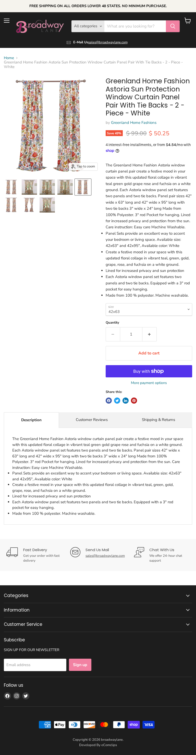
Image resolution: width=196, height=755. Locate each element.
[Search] (173, 26)
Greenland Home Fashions (133, 122)
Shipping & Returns (158, 419)
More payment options (149, 383)
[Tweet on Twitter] (117, 401)
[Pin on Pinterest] (134, 401)
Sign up (80, 665)
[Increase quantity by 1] (149, 334)
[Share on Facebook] (109, 401)
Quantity (112, 323)
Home (9, 58)
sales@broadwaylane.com (108, 42)
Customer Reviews (92, 419)
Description (31, 419)
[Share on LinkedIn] (125, 401)
